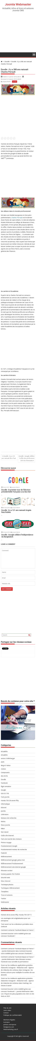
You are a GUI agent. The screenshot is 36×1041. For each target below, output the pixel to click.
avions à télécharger (8, 758)
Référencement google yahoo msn (13, 860)
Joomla (3, 811)
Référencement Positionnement (12, 863)
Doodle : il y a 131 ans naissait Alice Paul (9, 457)
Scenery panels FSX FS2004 (10, 874)
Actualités (4, 751)
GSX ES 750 (5, 793)
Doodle (14, 81)
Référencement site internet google (13, 867)
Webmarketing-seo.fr (10, 1029)
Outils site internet (7, 835)
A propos (6, 1022)
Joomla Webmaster (18, 4)
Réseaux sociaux (6, 870)
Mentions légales (9, 1020)
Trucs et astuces (6, 895)
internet (3, 807)
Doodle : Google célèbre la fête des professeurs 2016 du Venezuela (26, 458)
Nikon (3, 828)
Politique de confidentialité (12, 1015)
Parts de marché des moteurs (11, 839)
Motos (3, 821)
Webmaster (5, 902)
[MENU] (34, 54)
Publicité (4, 853)
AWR (2, 762)
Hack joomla (5, 797)
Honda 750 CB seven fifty (10, 800)
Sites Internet (5, 881)
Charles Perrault (16, 217)
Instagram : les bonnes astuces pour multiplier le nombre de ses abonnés (18, 972)
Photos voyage (6, 842)
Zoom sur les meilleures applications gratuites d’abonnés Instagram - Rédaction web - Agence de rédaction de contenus (17, 967)
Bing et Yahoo (5, 765)
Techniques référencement (10, 888)
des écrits (4, 776)
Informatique (5, 804)
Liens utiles (7, 1010)
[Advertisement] (18, 33)
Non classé (4, 832)
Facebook (4, 783)
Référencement (6, 856)
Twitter (3, 898)
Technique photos (7, 884)
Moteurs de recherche (8, 818)
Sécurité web (5, 877)
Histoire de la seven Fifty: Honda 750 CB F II (16, 915)
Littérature (4, 814)
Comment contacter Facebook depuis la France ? (17, 930)
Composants (5, 772)
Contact (6, 1013)
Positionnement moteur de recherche (14, 849)
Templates (4, 891)
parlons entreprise (9, 1024)
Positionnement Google (9, 846)
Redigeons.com (8, 1027)
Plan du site (7, 1008)
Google (3, 790)
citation (3, 769)
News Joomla (5, 825)
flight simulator (6, 786)
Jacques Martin (6, 81)
